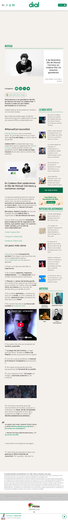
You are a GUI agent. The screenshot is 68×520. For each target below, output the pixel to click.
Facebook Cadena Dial (13, 241)
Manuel (8, 254)
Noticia (8, 46)
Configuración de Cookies (37, 498)
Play (64, 516)
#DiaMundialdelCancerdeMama (22, 426)
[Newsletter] (13, 5)
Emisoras (23, 496)
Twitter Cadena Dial (12, 232)
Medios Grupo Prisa (34, 509)
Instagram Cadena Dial (13, 236)
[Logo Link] (34, 4)
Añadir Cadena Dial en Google (17, 95)
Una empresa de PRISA (34, 505)
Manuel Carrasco (11, 133)
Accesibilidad (39, 496)
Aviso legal (30, 496)
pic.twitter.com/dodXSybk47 (15, 428)
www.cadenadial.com (13, 260)
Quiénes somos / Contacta (12, 496)
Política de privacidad (50, 496)
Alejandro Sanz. (20, 306)
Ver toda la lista (51, 190)
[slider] (34, 513)
